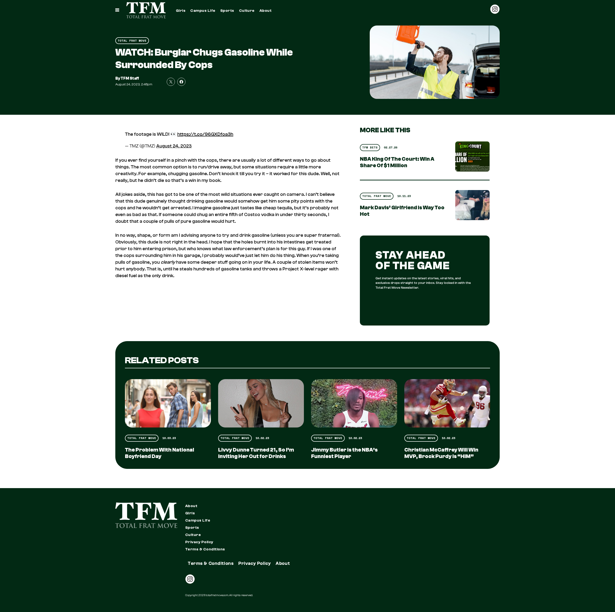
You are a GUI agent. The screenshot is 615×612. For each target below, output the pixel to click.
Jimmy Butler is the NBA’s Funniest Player (344, 453)
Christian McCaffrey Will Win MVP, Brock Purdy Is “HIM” (441, 453)
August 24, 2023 (174, 146)
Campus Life (202, 10)
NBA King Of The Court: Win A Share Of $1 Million (397, 162)
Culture (247, 10)
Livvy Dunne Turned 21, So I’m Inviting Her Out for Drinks (256, 453)
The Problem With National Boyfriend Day (159, 453)
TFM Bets (370, 147)
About (265, 10)
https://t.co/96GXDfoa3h (205, 134)
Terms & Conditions (205, 549)
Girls (180, 10)
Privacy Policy (199, 542)
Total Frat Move (132, 40)
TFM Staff (130, 78)
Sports (227, 10)
